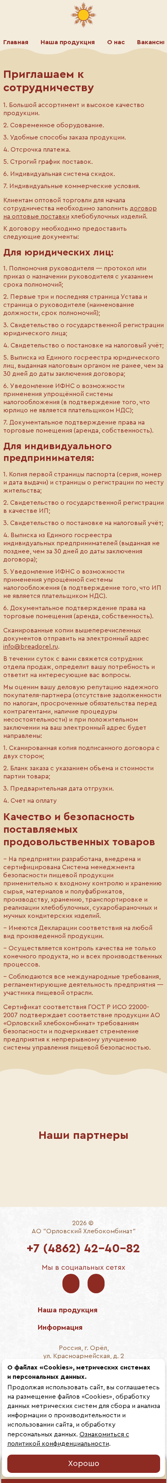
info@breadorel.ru (30, 646)
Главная (15, 42)
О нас (116, 42)
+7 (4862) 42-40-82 (83, 1249)
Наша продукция (68, 42)
